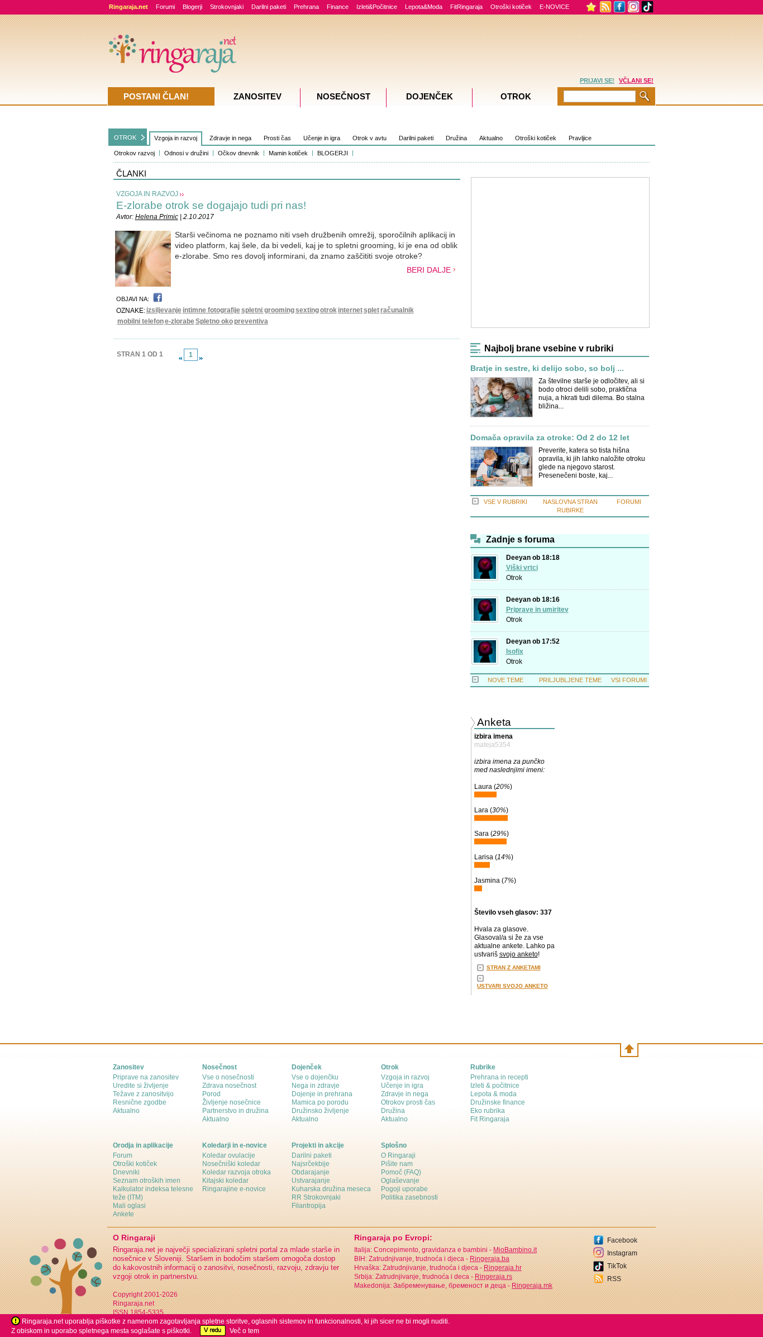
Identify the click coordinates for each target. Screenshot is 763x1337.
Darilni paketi (268, 6)
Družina (456, 138)
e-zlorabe (179, 321)
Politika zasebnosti (409, 1197)
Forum (122, 1155)
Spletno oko (214, 321)
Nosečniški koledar (231, 1164)
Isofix (514, 651)
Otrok (514, 578)
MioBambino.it (515, 1250)
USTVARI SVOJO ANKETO (512, 986)
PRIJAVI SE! (597, 80)
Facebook (622, 1240)
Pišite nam (397, 1164)
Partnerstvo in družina (235, 1111)
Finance (338, 6)
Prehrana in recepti (499, 1077)
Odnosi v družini (186, 153)
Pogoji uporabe (404, 1189)
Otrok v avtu (369, 138)
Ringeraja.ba (489, 1259)
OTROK (125, 137)
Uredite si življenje (141, 1085)
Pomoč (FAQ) (401, 1172)
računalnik (397, 310)
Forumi (165, 6)
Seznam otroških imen (146, 1180)
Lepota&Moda (423, 6)
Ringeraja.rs (493, 1277)
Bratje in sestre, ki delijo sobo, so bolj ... (547, 368)
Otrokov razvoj (134, 153)
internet (350, 310)
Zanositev (257, 96)
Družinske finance (497, 1102)
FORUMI (629, 501)
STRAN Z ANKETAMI (514, 967)
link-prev (180, 358)
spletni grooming (267, 310)
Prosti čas (277, 138)
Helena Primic (156, 217)
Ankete (123, 1214)
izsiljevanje (164, 310)
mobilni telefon (140, 321)
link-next (201, 358)
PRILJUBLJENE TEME (570, 680)
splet (371, 310)
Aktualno (491, 138)
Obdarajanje (311, 1172)
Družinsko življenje (320, 1111)
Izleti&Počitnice (376, 6)
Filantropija (309, 1206)
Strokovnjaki (227, 6)
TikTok (617, 1266)
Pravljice (580, 138)
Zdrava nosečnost (229, 1085)
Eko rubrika (487, 1111)
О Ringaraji (398, 1155)
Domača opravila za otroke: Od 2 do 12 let (550, 438)
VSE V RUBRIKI (505, 501)
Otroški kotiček (511, 6)
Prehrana (306, 6)
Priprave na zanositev (146, 1077)
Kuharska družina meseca (331, 1189)
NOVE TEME (505, 680)
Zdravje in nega (230, 138)
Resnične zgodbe (139, 1102)
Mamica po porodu (320, 1102)
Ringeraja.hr (503, 1268)
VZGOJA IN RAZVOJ (147, 194)
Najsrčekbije (311, 1164)
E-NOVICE (554, 6)
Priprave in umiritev (537, 609)
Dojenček (429, 96)
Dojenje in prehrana (322, 1094)
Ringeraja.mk (532, 1286)
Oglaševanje (400, 1180)
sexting (307, 310)
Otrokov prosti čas (408, 1102)
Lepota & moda (493, 1094)
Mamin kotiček (288, 153)
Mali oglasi (129, 1206)
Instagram (622, 1253)
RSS (614, 1279)
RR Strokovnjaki (316, 1197)
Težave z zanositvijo (143, 1094)
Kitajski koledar (225, 1180)
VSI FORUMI (629, 680)
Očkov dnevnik (238, 153)
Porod (211, 1094)
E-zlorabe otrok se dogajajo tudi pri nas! (211, 205)
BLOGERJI (332, 153)
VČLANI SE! (636, 80)
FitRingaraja (466, 6)
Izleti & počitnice (494, 1085)
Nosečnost (343, 96)
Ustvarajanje (311, 1180)
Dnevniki (126, 1172)
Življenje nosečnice (231, 1102)
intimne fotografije (211, 310)
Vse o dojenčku (315, 1077)
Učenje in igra (321, 138)
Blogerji (192, 6)
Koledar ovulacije (228, 1155)
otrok (328, 310)
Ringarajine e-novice (234, 1189)
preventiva (251, 321)
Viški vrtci (522, 568)
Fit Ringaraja (489, 1119)
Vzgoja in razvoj (175, 138)
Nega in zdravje (316, 1085)
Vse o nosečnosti (228, 1077)
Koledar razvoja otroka (236, 1172)
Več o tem (244, 1331)
